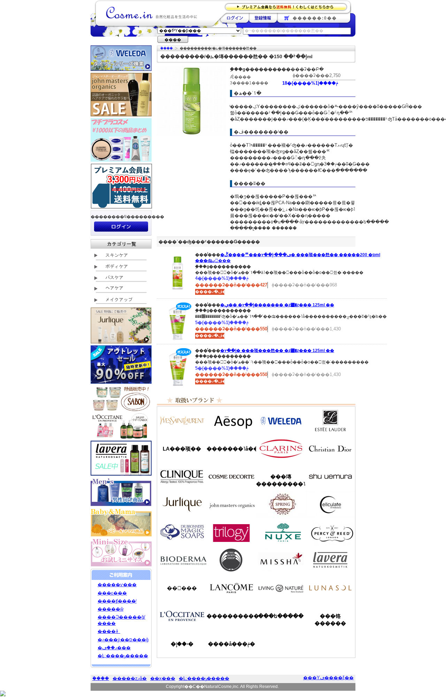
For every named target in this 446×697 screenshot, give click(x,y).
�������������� (182, 421)
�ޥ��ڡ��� (114, 647)
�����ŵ (110, 609)
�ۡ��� (166, 48)
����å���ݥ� (231, 644)
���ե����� (280, 616)
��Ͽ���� (263, 18)
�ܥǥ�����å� (231, 560)
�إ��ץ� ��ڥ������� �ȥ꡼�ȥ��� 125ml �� (277, 304)
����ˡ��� (182, 476)
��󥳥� (231, 588)
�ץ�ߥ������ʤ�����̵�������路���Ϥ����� (288, 6)
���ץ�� (281, 504)
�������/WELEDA (281, 421)
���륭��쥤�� (330, 504)
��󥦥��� (182, 588)
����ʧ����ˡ (117, 601)
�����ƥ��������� (330, 421)
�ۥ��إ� (182, 644)
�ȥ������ (231, 532)
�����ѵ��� (117, 584)
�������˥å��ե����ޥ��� (231, 449)
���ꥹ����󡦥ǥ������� (330, 448)
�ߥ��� (281, 560)
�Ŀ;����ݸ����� (123, 655)
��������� (330, 560)
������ (281, 448)
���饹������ (330, 619)
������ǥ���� (231, 476)
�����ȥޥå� (130, 678)
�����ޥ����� (231, 504)
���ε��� (112, 593)
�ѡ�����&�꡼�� (330, 532)
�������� (235, 18)
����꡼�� (182, 504)
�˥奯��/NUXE (281, 532)
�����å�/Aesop (231, 421)
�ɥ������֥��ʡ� (182, 532)
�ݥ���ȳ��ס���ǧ (123, 639)
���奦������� (330, 476)
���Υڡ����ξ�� (328, 677)
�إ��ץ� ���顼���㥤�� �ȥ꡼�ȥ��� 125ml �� (277, 350)
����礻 (109, 631)
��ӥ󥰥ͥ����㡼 (281, 588)
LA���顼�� (182, 449)
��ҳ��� (162, 678)
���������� (182, 616)
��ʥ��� (330, 588)
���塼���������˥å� (281, 480)
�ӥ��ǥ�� (182, 560)
